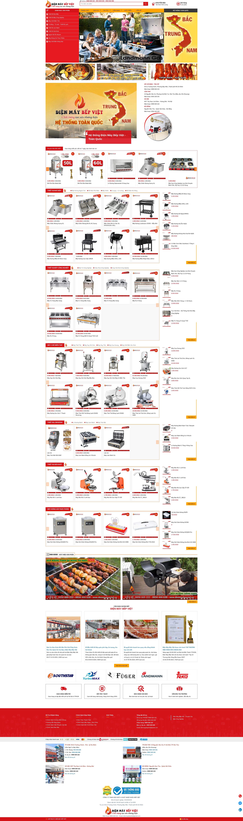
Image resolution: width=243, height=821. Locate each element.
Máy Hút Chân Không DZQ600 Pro (181, 532)
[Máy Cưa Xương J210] (167, 351)
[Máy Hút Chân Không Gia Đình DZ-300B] (167, 545)
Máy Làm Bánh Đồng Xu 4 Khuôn (181, 435)
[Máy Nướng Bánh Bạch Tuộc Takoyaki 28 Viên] (167, 428)
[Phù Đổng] (121, 675)
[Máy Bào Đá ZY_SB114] (167, 500)
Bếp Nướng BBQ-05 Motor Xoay (181, 194)
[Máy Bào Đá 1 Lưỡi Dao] (167, 470)
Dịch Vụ (96, 10)
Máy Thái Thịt (77, 345)
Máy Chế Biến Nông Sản (55, 41)
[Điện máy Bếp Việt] (121, 810)
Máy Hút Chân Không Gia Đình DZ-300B (183, 542)
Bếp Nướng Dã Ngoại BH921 (180, 213)
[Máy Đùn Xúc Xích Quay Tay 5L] (167, 381)
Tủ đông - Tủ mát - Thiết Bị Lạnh (58, 24)
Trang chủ (85, 10)
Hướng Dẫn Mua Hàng (53, 722)
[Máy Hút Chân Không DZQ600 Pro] (167, 535)
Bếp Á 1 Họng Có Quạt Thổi (179, 321)
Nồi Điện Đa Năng (132, 190)
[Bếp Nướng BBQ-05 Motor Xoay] (167, 197)
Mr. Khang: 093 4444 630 (225, 806)
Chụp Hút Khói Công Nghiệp (120, 268)
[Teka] (91, 675)
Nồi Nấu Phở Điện (93, 190)
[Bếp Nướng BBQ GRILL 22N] (167, 207)
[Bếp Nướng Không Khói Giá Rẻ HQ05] (167, 236)
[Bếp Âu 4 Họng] (167, 294)
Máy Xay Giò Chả (89, 345)
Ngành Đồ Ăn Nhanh (54, 34)
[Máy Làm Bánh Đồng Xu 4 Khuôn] (167, 438)
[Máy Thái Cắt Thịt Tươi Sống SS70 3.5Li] (167, 391)
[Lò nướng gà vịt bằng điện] (172, 71)
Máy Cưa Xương (114, 345)
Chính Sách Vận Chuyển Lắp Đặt (57, 725)
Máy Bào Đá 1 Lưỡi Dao (178, 467)
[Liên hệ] (180, 37)
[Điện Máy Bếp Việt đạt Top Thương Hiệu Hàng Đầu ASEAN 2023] (179, 629)
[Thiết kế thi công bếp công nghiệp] (121, 71)
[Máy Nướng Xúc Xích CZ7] (167, 371)
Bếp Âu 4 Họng (175, 291)
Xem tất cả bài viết (121, 665)
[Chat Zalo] (240, 811)
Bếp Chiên (105, 190)
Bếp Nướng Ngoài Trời (78, 190)
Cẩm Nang (116, 10)
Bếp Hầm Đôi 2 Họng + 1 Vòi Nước (181, 301)
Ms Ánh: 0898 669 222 (225, 802)
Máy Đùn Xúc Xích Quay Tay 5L (180, 378)
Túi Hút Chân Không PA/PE (179, 512)
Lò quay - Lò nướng (117, 190)
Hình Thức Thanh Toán (84, 720)
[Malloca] (152, 675)
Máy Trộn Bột (102, 422)
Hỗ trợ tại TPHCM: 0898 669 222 (147, 717)
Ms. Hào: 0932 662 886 (225, 810)
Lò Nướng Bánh (77, 422)
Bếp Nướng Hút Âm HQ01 (179, 223)
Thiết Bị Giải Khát (53, 31)
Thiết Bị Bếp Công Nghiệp (56, 17)
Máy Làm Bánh (90, 422)
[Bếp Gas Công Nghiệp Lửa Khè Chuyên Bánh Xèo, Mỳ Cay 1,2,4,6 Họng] (167, 274)
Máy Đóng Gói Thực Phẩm (56, 38)
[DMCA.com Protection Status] (107, 790)
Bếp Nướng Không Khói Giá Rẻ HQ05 (182, 233)
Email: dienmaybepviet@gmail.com (147, 727)
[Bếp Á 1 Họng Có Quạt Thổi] (167, 324)
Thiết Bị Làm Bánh (54, 28)
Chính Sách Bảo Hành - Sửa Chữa (87, 722)
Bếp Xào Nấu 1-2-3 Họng (178, 281)
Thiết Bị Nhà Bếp (53, 14)
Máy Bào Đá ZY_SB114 (178, 497)
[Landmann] (61, 675)
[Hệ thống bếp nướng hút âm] (70, 71)
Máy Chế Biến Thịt (54, 21)
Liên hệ (138, 10)
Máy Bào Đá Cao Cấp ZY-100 (180, 487)
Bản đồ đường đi (70, 757)
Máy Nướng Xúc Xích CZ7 (179, 368)
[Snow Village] (182, 675)
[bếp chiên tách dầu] (159, 578)
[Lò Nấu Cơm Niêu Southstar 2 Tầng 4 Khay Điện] (167, 246)
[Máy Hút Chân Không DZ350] (167, 525)
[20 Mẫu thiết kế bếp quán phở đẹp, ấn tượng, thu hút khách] (102, 629)
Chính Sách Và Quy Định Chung (56, 720)
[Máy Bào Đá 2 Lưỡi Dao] (167, 480)
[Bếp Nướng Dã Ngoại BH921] (167, 216)
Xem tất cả (191, 262)
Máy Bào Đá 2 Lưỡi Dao (178, 477)
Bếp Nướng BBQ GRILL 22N (179, 204)
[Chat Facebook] (240, 804)
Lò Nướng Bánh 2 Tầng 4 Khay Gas (182, 445)
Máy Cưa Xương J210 (178, 348)
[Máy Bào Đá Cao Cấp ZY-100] (167, 490)
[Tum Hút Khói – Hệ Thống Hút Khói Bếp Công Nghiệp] (167, 314)
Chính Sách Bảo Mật (53, 727)
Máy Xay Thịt (102, 345)
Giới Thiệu (128, 10)
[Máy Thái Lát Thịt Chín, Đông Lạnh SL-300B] (167, 361)
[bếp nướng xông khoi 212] (83, 578)
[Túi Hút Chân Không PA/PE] (167, 515)
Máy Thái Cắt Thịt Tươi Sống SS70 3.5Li (183, 388)
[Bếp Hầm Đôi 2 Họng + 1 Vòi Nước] (167, 304)
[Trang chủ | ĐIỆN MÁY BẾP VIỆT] (61, 4)
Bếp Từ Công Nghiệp (85, 268)
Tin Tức (106, 10)
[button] (81, 37)
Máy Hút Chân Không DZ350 (180, 522)
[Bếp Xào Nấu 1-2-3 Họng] (167, 284)
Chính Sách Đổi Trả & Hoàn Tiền (87, 725)
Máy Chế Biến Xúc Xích (129, 345)
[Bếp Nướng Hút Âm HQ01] (167, 226)
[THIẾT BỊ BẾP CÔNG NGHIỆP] (121, 37)
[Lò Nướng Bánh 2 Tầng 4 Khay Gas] (167, 448)
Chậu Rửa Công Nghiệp (101, 268)
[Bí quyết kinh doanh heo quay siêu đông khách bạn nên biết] (141, 629)
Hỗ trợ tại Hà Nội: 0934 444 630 (146, 720)
